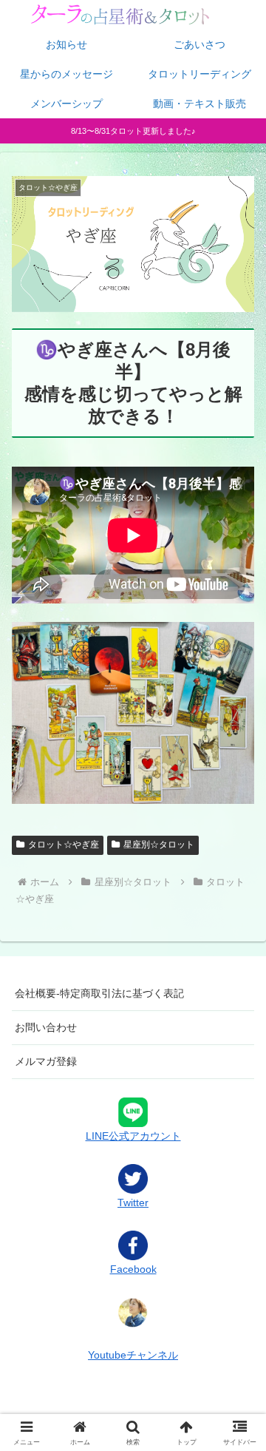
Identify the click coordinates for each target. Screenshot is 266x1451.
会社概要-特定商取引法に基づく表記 (99, 993)
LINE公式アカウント (133, 1135)
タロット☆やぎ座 (63, 844)
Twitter (133, 1202)
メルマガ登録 (46, 1061)
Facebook (133, 1269)
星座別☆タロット (158, 844)
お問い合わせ (46, 1027)
